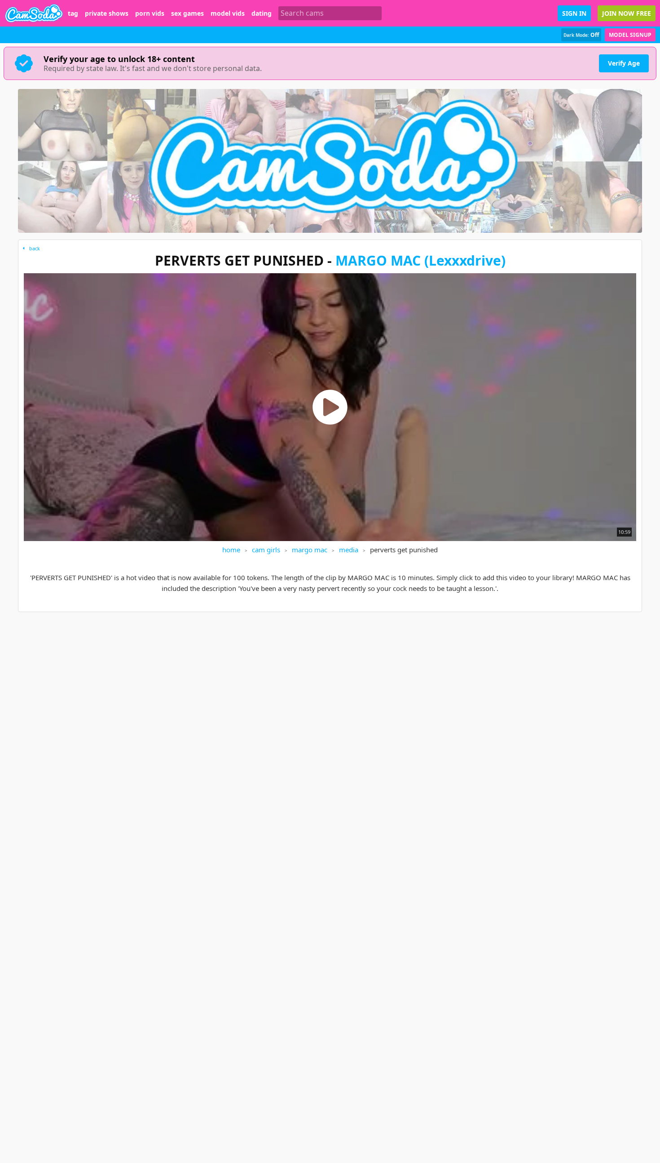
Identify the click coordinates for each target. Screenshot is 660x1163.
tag (73, 13)
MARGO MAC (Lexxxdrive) (420, 260)
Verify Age (624, 63)
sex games (187, 13)
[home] (33, 13)
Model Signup (630, 35)
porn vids (149, 13)
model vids (228, 13)
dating (261, 13)
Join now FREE (626, 13)
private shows (106, 13)
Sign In (574, 13)
